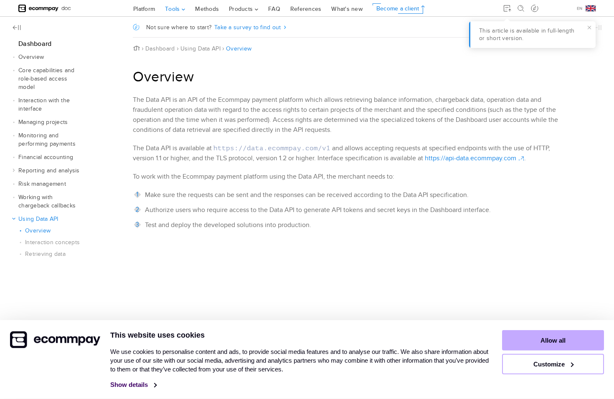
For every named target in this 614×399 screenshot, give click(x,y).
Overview (31, 57)
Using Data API (38, 218)
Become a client (397, 8)
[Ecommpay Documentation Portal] (66, 8)
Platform (144, 9)
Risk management (42, 183)
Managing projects (43, 122)
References (306, 9)
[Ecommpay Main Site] (38, 8)
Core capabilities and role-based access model (46, 79)
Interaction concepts (52, 242)
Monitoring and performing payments (47, 139)
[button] (14, 57)
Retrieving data (45, 254)
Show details (130, 384)
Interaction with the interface (44, 104)
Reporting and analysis (49, 170)
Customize (549, 364)
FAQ (274, 9)
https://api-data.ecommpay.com (470, 158)
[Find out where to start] (534, 8)
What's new (347, 9)
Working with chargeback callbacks (47, 201)
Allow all (553, 340)
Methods (207, 9)
